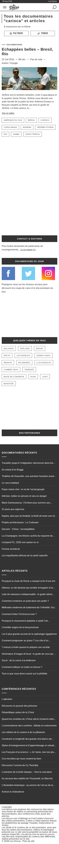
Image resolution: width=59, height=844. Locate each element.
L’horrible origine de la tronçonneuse (20, 627)
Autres (5, 63)
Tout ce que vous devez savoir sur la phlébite (24, 673)
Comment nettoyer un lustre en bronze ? (22, 667)
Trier (44, 33)
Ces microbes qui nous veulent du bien (21, 758)
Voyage (14, 63)
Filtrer (18, 33)
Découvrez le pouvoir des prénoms (19, 706)
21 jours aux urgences (13, 509)
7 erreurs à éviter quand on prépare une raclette (26, 647)
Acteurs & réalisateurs (13, 791)
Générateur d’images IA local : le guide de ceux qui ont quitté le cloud (29, 654)
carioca (45, 120)
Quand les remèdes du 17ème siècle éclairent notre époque (28, 719)
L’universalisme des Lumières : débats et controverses (29, 725)
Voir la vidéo (8, 113)
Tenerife (29, 370)
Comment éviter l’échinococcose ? (19, 614)
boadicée (9, 384)
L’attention (7, 699)
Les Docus (15, 841)
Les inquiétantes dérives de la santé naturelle (25, 555)
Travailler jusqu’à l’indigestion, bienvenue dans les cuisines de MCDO (27, 463)
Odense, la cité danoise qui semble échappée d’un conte (27, 588)
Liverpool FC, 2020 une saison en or (20, 542)
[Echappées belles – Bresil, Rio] (29, 92)
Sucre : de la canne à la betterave (19, 660)
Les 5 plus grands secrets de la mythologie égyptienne (29, 634)
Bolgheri (9, 349)
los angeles (23, 356)
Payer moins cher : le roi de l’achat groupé (23, 489)
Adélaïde (25, 349)
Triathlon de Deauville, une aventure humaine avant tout (28, 476)
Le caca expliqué (10, 483)
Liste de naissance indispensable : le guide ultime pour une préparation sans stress (27, 594)
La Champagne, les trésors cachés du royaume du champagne (27, 536)
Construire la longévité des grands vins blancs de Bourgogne (27, 739)
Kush (33, 377)
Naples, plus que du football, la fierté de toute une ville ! (29, 516)
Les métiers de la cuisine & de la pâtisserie (23, 732)
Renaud (8, 363)
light (45, 377)
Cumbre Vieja (11, 370)
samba (16, 134)
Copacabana (10, 127)
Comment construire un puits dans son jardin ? (25, 601)
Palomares (24, 363)
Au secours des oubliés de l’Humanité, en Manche (27, 778)
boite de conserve (14, 377)
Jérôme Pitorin (45, 127)
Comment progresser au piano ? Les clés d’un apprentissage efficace (25, 640)
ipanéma (27, 127)
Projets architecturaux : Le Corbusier (20, 522)
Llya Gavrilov (43, 363)
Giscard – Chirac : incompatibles (18, 529)
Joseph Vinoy (43, 356)
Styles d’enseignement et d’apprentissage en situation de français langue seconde (29, 745)
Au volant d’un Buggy (12, 469)
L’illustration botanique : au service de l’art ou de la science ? (27, 785)
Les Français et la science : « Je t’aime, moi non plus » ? (29, 752)
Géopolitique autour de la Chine (18, 712)
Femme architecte (11, 549)
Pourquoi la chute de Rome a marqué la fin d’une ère (28, 581)
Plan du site (28, 841)
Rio (5, 134)
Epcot (7, 356)
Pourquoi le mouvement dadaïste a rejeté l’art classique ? (25, 621)
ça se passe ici (27, 249)
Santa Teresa (32, 134)
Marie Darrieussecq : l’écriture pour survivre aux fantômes (26, 503)
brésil (31, 120)
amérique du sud (13, 120)
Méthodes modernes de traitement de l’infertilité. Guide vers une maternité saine (29, 607)
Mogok (39, 349)
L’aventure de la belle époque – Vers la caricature (27, 772)
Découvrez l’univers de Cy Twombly (20, 765)
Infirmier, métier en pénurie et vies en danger (24, 496)
